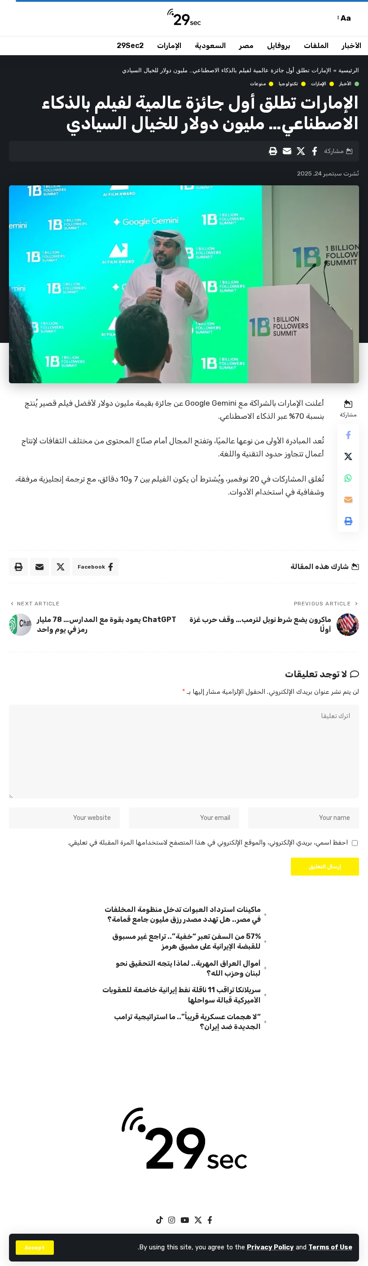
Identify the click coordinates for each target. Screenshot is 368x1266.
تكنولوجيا (288, 84)
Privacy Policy (270, 1247)
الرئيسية (348, 71)
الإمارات (318, 84)
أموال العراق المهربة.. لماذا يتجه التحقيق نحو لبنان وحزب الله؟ (188, 968)
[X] (198, 1220)
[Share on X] (300, 151)
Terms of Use (330, 1247)
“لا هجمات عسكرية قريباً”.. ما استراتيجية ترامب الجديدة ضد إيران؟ (187, 1021)
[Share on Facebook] (314, 151)
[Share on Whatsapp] (348, 478)
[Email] (286, 151)
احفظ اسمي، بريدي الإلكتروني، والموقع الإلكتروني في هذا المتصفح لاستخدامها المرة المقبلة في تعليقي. (208, 842)
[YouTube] (184, 1220)
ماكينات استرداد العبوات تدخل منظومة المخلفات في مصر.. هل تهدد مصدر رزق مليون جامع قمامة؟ (183, 914)
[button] (35, 1247)
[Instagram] (171, 1220)
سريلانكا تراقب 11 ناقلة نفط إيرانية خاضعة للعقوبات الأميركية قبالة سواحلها (181, 995)
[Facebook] (210, 1220)
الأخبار (345, 84)
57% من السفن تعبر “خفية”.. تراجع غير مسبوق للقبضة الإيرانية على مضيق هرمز (186, 941)
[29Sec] (184, 18)
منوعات (258, 84)
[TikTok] (159, 1220)
